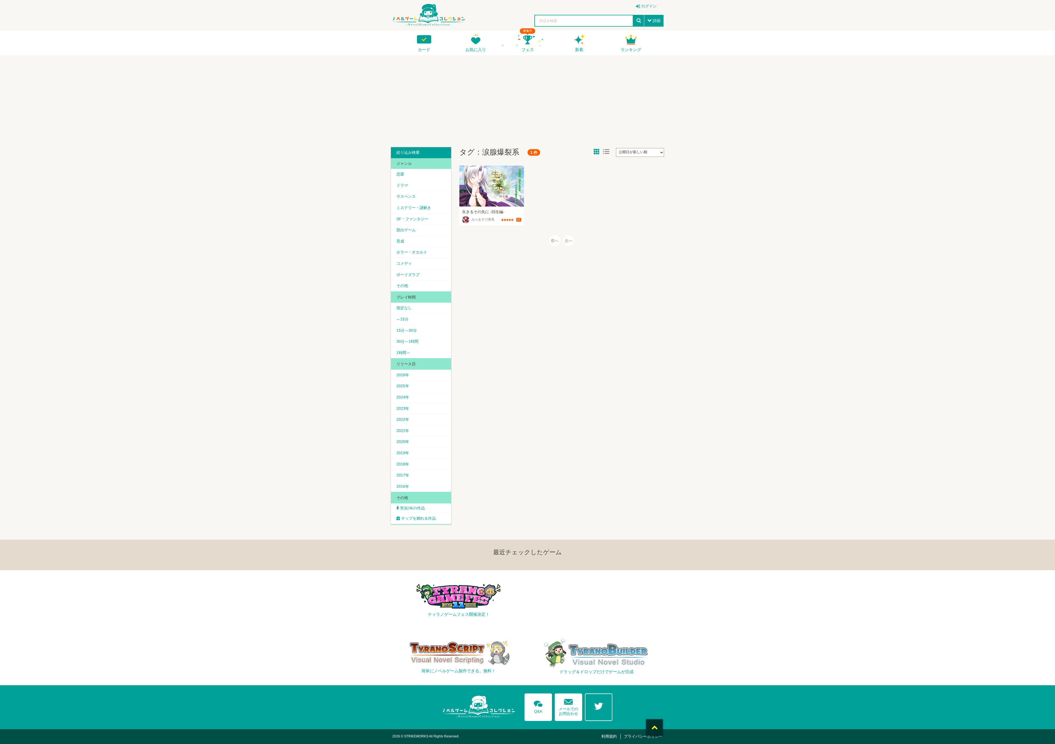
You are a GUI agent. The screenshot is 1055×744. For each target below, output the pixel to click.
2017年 (402, 475)
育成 (400, 241)
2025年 (402, 386)
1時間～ (403, 352)
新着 (579, 49)
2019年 (402, 453)
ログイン (649, 6)
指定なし (404, 308)
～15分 (402, 319)
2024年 (402, 397)
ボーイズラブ (408, 274)
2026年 (402, 375)
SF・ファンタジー (412, 219)
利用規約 (609, 736)
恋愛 (400, 174)
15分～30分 (406, 330)
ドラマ (402, 185)
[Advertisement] (527, 99)
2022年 (402, 419)
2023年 (402, 408)
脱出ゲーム (406, 230)
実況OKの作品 (412, 508)
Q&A (538, 706)
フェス (527, 49)
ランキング (631, 49)
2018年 (402, 464)
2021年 (402, 430)
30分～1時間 (407, 341)
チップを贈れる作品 (418, 518)
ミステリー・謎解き (413, 207)
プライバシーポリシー (643, 736)
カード (424, 49)
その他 (402, 285)
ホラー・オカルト (411, 252)
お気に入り (475, 49)
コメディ (404, 263)
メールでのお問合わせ (568, 706)
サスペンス (406, 196)
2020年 (402, 441)
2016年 (402, 486)
